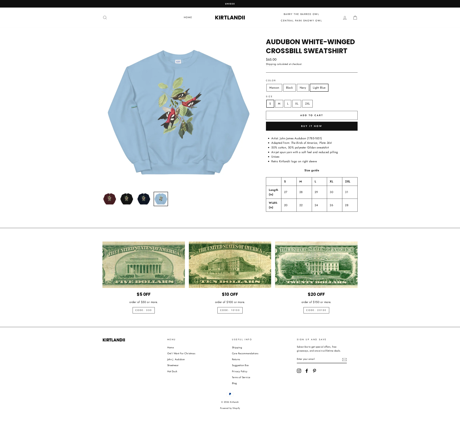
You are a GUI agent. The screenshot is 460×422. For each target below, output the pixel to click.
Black (289, 88)
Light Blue (319, 88)
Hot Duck (172, 371)
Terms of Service (241, 377)
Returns (236, 359)
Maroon (274, 88)
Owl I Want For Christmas (181, 353)
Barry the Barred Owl (301, 14)
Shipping (271, 64)
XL (296, 104)
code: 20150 (316, 310)
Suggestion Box (240, 365)
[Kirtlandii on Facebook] (307, 371)
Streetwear (173, 365)
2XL (307, 104)
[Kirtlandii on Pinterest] (314, 371)
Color (271, 80)
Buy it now (311, 126)
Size (269, 96)
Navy (303, 88)
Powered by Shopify (230, 408)
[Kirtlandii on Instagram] (299, 371)
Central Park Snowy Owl (301, 20)
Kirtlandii (230, 17)
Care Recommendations (245, 353)
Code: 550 (143, 310)
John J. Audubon (176, 359)
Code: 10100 (230, 310)
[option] (230, 4)
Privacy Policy (239, 371)
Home (188, 17)
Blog (234, 383)
